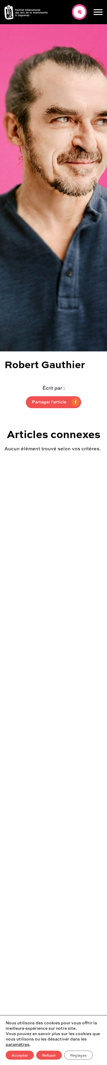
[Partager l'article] (53, 402)
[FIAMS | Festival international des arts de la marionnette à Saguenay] (26, 12)
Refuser (49, 1055)
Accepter (20, 1055)
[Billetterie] (79, 12)
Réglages (78, 1055)
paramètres (17, 1044)
